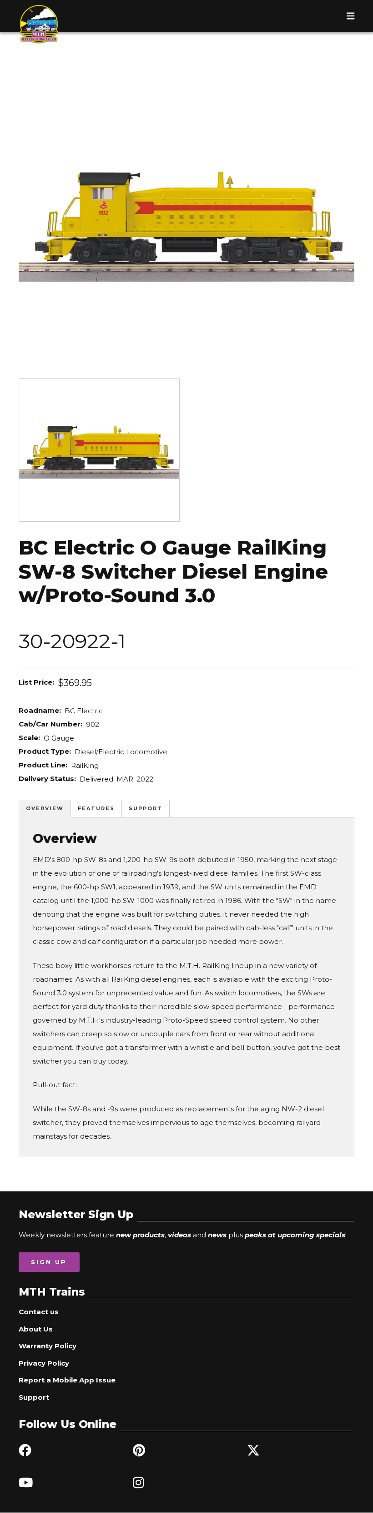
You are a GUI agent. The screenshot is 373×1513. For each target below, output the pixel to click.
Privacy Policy (44, 1363)
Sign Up (49, 1262)
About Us (36, 1329)
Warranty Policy (47, 1346)
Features (96, 808)
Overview (45, 808)
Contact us (39, 1311)
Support (145, 808)
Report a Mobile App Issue (67, 1380)
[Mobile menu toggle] (351, 16)
